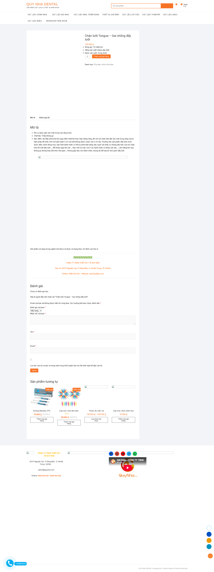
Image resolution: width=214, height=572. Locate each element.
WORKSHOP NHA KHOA (56, 21)
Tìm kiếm (167, 5)
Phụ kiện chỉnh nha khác (104, 64)
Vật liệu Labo (170, 15)
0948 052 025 (43, 475)
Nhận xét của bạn (38, 313)
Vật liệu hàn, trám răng (86, 15)
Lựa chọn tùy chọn (96, 420)
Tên (32, 332)
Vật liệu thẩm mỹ (151, 15)
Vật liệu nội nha (60, 15)
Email (33, 346)
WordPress (183, 568)
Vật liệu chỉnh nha (37, 15)
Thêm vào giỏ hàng (101, 56)
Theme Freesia (167, 568)
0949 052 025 (55, 475)
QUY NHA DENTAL (42, 4)
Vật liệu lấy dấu (130, 15)
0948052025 (21, 564)
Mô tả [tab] (32, 117)
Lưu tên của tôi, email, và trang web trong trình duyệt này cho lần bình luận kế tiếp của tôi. (66, 365)
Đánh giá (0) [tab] (44, 117)
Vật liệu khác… (35, 21)
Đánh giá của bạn (38, 307)
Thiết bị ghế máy (110, 15)
